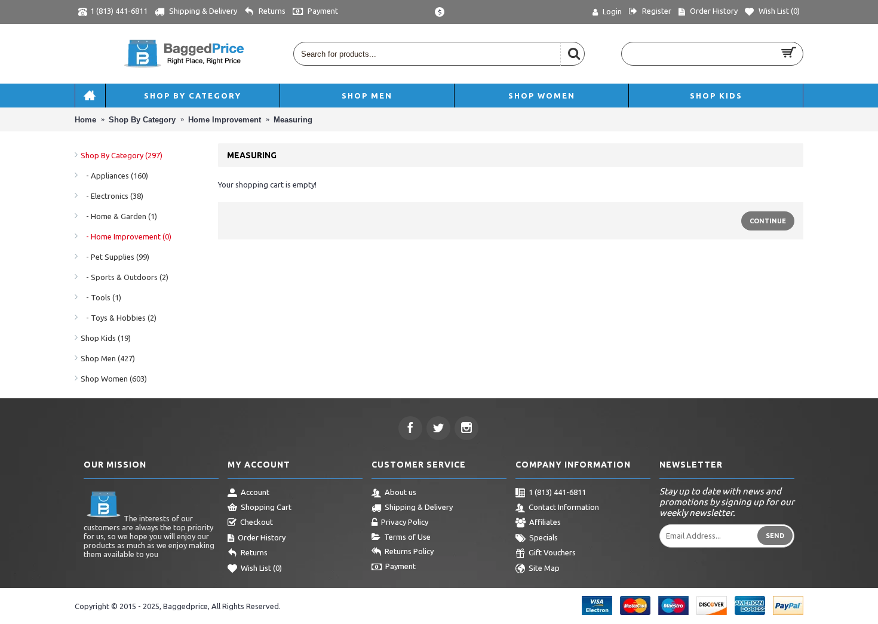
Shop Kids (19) (106, 338)
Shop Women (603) (114, 378)
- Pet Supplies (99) (115, 257)
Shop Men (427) (108, 358)
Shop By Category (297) (121, 155)
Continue (768, 221)
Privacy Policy (404, 522)
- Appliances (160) (114, 175)
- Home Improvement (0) (126, 236)
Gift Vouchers (552, 552)
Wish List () (261, 568)
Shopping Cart (266, 507)
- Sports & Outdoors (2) (124, 277)
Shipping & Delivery (419, 507)
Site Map (544, 568)
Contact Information (564, 507)
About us (400, 492)
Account (255, 492)
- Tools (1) (101, 297)
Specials (543, 537)
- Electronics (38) (112, 196)
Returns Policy (409, 551)
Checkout (256, 522)
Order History (261, 537)
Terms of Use (407, 537)
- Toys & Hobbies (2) (118, 317)
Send (775, 535)
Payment (400, 566)
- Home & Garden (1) (119, 216)
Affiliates (545, 522)
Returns (254, 552)
